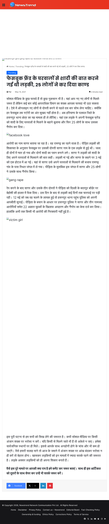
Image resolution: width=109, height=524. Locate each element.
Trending (19, 66)
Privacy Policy (35, 510)
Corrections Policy (64, 514)
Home (11, 66)
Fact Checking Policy (90, 510)
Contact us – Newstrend (54, 510)
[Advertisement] (54, 31)
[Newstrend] (22, 4)
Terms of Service (81, 514)
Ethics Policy (48, 514)
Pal (10, 92)
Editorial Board (73, 510)
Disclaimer (22, 510)
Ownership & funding (31, 514)
